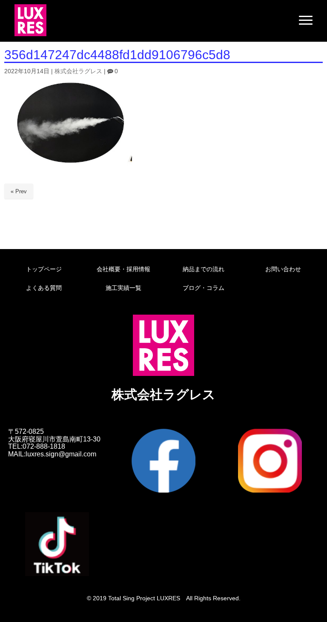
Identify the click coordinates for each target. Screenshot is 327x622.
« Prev (19, 191)
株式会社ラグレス (78, 71)
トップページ (44, 269)
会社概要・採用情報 (123, 269)
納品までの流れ (203, 269)
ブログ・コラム (203, 287)
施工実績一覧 (123, 287)
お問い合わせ (283, 269)
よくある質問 (44, 287)
